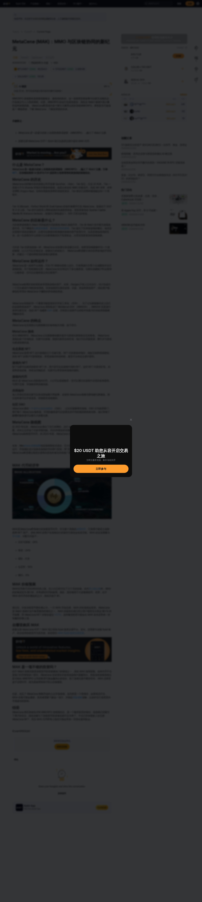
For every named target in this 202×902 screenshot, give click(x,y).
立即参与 (101, 468)
